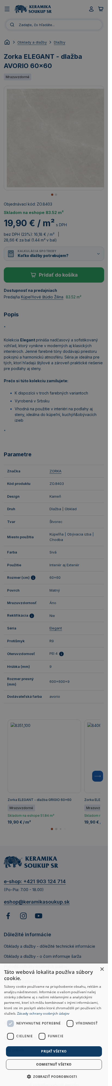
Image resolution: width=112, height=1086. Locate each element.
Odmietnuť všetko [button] (53, 1064)
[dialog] (54, 1024)
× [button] (102, 969)
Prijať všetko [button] (54, 1051)
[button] (54, 1076)
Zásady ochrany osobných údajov (43, 1013)
